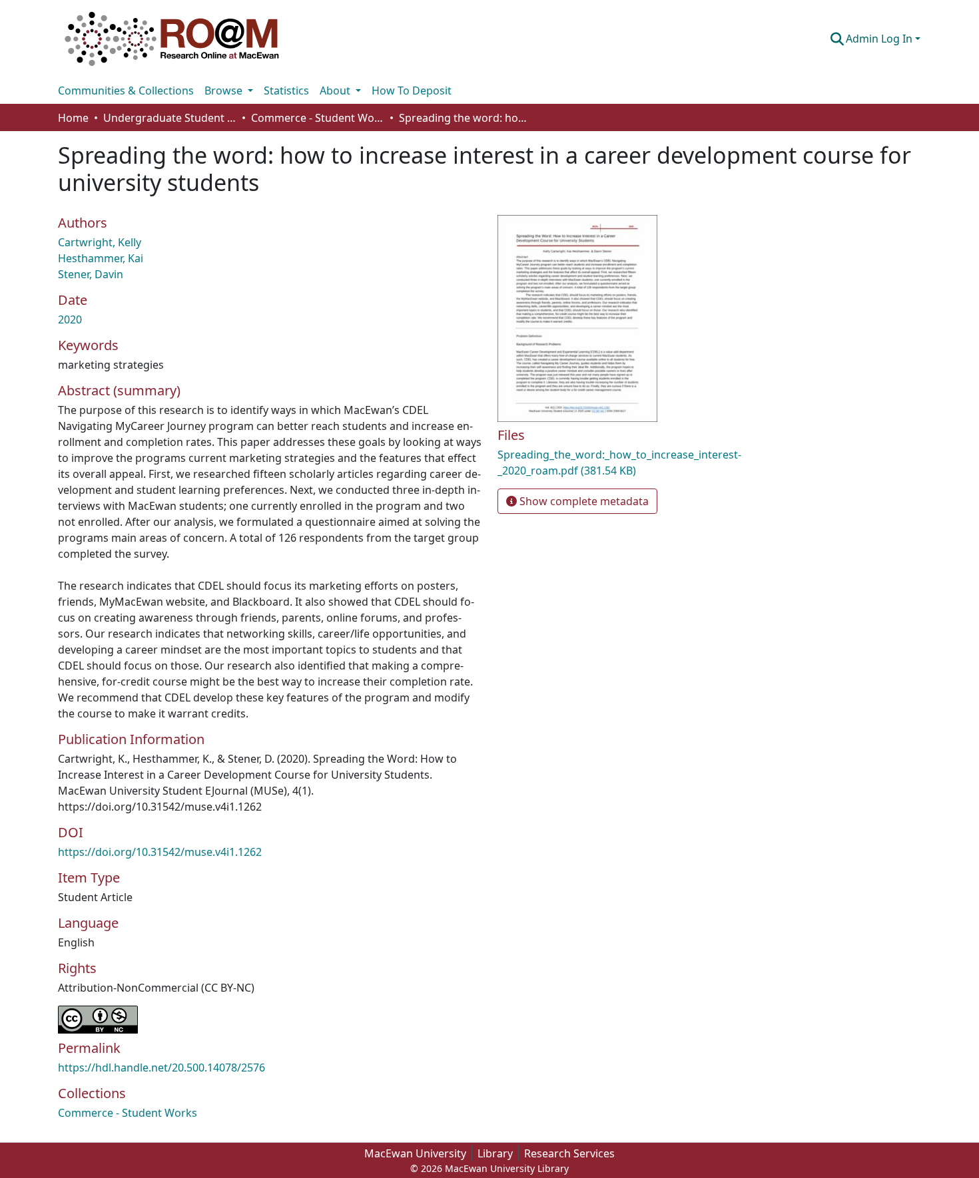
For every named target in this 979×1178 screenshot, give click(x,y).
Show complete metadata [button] (583, 501)
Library (495, 1153)
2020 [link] (70, 319)
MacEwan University (415, 1153)
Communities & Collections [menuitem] (126, 90)
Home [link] (73, 117)
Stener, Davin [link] (90, 274)
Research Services (569, 1153)
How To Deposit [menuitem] (412, 90)
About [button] (336, 90)
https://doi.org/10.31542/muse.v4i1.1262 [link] (160, 852)
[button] (172, 38)
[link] (636, 463)
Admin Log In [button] (880, 38)
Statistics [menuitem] (286, 90)
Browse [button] (224, 90)
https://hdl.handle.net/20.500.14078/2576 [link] (161, 1067)
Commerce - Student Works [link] (317, 117)
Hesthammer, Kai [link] (100, 258)
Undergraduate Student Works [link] (169, 117)
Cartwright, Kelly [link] (99, 242)
